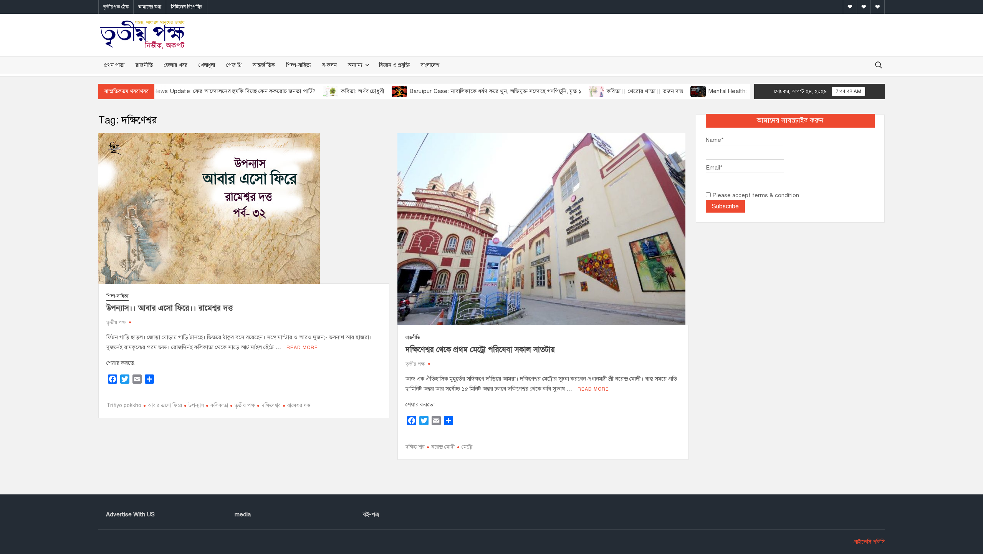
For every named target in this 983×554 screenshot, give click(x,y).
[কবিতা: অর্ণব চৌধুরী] (306, 91)
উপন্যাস (196, 405)
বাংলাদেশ (430, 65)
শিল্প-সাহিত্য (298, 65)
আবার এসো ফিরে (165, 405)
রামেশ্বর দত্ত (298, 405)
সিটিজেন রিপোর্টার (186, 7)
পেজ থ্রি (234, 65)
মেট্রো (467, 447)
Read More (302, 347)
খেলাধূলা (207, 65)
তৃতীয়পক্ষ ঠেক (116, 7)
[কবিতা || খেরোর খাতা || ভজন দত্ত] (571, 91)
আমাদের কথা (149, 7)
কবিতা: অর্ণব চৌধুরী (337, 91)
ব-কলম (329, 65)
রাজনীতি (144, 65)
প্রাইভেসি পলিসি (869, 542)
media (243, 514)
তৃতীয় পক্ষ (116, 322)
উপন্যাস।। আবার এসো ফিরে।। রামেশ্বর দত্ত (169, 308)
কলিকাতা (219, 405)
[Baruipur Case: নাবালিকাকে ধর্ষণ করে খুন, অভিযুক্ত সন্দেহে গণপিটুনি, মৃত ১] (374, 91)
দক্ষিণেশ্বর (271, 405)
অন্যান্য (355, 65)
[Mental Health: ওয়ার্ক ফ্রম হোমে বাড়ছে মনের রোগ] (673, 91)
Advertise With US (130, 514)
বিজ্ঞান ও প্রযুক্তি (394, 65)
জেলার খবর (175, 65)
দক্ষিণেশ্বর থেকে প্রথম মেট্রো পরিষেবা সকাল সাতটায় (480, 349)
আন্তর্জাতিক (264, 65)
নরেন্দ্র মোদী (443, 447)
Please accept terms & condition (755, 195)
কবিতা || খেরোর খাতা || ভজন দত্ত (619, 91)
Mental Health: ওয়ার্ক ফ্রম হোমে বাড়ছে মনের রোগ (741, 91)
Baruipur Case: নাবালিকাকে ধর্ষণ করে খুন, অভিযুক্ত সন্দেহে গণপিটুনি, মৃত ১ (470, 91)
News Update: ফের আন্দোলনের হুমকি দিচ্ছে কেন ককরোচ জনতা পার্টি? (208, 91)
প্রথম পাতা (114, 65)
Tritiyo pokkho (123, 405)
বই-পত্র (371, 514)
